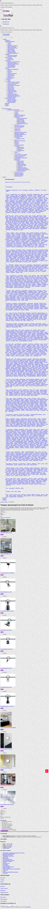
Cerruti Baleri (16, 239)
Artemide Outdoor (28, 208)
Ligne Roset (44, 349)
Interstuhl (36, 318)
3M (41, 190)
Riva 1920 (29, 423)
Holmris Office (18, 307)
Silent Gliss (40, 436)
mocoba (44, 370)
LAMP (41, 345)
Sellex (14, 435)
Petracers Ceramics (15, 402)
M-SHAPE (7, 358)
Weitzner (27, 479)
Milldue (19, 368)
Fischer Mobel (35, 278)
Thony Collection (35, 455)
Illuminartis (29, 315)
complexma (42, 242)
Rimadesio (13, 423)
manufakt (36, 361)
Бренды (6, 501)
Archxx (33, 205)
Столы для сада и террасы (20, 155)
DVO (29, 261)
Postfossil (7, 409)
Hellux (11, 305)
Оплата (1, 881)
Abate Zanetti (23, 194)
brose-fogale (12, 226)
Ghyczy (7, 293)
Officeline (13, 390)
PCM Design (17, 400)
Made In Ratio (42, 358)
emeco (11, 268)
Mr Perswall (14, 374)
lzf (40, 355)
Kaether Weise (14, 330)
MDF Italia (40, 365)
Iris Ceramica (16, 319)
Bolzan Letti (40, 223)
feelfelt (7, 277)
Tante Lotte (43, 451)
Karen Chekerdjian (35, 331)
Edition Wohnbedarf (36, 264)
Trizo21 (11, 460)
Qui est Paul (13, 415)
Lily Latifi (13, 350)
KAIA (19, 330)
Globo (40, 295)
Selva (18, 435)
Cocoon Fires (18, 242)
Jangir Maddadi (20, 324)
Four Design (43, 283)
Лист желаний (3, 901)
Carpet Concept (44, 233)
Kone (12, 338)
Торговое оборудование (19, 171)
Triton (6, 460)
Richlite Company (23, 421)
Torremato (42, 457)
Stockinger (24, 444)
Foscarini (27, 283)
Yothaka (19, 491)
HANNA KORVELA (22, 303)
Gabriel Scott (17, 290)
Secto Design (39, 433)
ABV (41, 194)
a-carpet (7, 194)
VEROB (34, 470)
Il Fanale (32, 314)
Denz (42, 254)
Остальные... (17, 117)
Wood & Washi (21, 482)
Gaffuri (44, 290)
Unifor (42, 463)
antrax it (20, 203)
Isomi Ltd (7, 320)
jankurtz (26, 324)
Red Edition (17, 419)
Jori (35, 325)
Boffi (23, 223)
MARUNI (36, 363)
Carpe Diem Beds (37, 233)
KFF (46, 334)
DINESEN (37, 257)
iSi (37, 319)
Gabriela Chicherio (32, 290)
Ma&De (18, 358)
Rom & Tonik (32, 424)
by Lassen (20, 229)
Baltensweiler (39, 215)
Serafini (26, 435)
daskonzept (19, 250)
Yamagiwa (7, 491)
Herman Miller (8, 306)
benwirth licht (31, 219)
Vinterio (27, 473)
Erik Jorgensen (40, 269)
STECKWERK (30, 442)
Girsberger (14, 294)
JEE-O (29, 324)
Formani (7, 281)
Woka (10, 482)
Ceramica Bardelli (44, 237)
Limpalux (24, 350)
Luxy (30, 355)
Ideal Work (33, 312)
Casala (29, 234)
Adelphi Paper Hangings (14, 196)
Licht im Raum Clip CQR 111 (6, 630)
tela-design (7, 453)
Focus (6, 280)
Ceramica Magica (24, 238)
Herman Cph (42, 305)
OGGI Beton (23, 390)
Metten (27, 367)
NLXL (10, 383)
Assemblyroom (14, 210)
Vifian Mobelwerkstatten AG (36, 472)
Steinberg (41, 442)
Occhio (30, 389)
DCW (29, 252)
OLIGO (21, 392)
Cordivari (23, 244)
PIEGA (36, 403)
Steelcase (37, 442)
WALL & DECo (23, 478)
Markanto (45, 362)
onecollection (29, 393)
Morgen (36, 372)
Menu (29, 366)
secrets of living (32, 433)
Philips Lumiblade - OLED (10, 403)
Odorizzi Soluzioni (43, 389)
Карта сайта (2, 890)
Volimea (16, 475)
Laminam (33, 345)
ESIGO (29, 270)
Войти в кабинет (6, 33)
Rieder (36, 421)
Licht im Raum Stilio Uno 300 (6, 532)
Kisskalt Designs (9, 336)
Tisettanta (28, 456)
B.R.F (29, 215)
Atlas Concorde (23, 211)
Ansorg (31, 202)
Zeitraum (37, 494)
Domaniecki (42, 258)
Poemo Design (19, 406)
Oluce (40, 392)
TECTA (41, 452)
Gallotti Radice (13, 291)
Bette (34, 221)
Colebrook (33, 242)
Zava (18, 494)
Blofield (27, 222)
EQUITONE (25, 269)
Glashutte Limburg (12, 295)
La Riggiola (36, 343)
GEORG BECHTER (32, 292)
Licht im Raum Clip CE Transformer (7, 572)
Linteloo (45, 350)
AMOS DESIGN (39, 200)
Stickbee (7, 444)
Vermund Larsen (28, 470)
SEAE (19, 433)
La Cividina (24, 343)
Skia (23, 439)
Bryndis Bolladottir (9, 227)
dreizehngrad (37, 259)
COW (35, 245)
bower (7, 225)
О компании (5, 864)
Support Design (37, 446)
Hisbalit (7, 307)
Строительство (18, 151)
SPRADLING (44, 441)
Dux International (19, 261)
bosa (32, 224)
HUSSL (22, 309)
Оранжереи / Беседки (21, 170)
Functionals (42, 286)
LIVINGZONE (41, 351)
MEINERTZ (8, 366)
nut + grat (30, 385)
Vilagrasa (7, 473)
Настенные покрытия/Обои (20, 134)
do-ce (33, 258)
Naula (45, 379)
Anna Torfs (8, 202)
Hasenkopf (15, 304)
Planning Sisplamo (43, 404)
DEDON (39, 253)
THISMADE (24, 455)
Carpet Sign (8, 234)
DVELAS (25, 261)
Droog (10, 260)
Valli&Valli (26, 467)
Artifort (46, 208)
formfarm (16, 281)
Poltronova (20, 408)
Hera (24, 305)
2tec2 (19, 190)
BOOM (14, 224)
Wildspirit (44, 480)
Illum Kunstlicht (22, 315)
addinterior (39, 195)
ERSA (13, 270)
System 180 (37, 447)
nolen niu (29, 383)
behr (6, 218)
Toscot (13, 458)
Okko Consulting (9, 392)
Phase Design (23, 402)
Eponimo (14, 269)
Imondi (45, 315)
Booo (18, 224)
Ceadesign (33, 237)
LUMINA (7, 355)
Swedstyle (21, 447)
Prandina (22, 409)
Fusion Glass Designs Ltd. (18, 287)
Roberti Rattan (42, 423)
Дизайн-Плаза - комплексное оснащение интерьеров (13, 852)
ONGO (34, 393)
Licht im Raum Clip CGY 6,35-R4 (7, 706)
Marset (11, 363)
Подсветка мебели (18, 175)
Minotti (39, 368)
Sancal (46, 429)
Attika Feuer (30, 211)
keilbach (29, 333)
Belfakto (10, 218)
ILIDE (13, 315)
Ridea (32, 421)
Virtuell (37, 473)
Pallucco (14, 398)
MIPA (10, 369)
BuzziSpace (8, 229)
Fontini (24, 280)
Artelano (7, 208)
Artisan (7, 209)
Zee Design (23, 494)
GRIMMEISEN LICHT (10, 299)
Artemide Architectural (19, 208)
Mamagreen (8, 361)
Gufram (26, 300)
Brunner (42, 226)
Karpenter (29, 332)
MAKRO (44, 359)
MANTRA (31, 361)
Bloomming (43, 222)
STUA (27, 445)
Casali (42, 234)
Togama (39, 456)
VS (28, 475)
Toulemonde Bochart (25, 458)
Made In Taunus (8, 359)
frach (23, 284)
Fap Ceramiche (16, 276)
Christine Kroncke (44, 240)
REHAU (7, 420)
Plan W (20, 404)
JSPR (45, 325)
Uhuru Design (8, 463)
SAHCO (30, 429)
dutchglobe (12, 261)
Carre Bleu (17, 234)
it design (12, 320)
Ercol (35, 269)
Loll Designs (42, 352)
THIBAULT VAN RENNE (15, 455)
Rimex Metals (19, 423)
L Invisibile (7, 343)
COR (13, 244)
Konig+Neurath (18, 338)
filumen (14, 278)
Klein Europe (33, 336)
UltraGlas (28, 463)
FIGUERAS (44, 277)
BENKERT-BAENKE (13, 219)
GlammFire (36, 294)
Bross (16, 226)
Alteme (25, 200)
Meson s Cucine (44, 366)
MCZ (32, 365)
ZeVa (6, 495)
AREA (12, 206)
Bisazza (45, 221)
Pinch (8, 404)
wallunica (34, 478)
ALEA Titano (5, 857)
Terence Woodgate (19, 453)
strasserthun (45, 444)
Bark (14, 216)
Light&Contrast (28, 349)
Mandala (26, 361)
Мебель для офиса (21, 121)
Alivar (14, 199)
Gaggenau (7, 291)
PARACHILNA (16, 399)
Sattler (41, 430)
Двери (16, 152)
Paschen (31, 399)
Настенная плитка (18, 135)
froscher (26, 286)
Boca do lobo (15, 223)
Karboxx (21, 331)
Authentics (7, 212)
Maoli (11, 362)
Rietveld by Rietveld (42, 421)
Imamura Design (35, 315)
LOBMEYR (20, 352)
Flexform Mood (17, 279)
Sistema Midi (42, 437)
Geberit (45, 291)
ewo (35, 271)
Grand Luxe (26, 296)
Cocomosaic (12, 242)
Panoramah (33, 398)
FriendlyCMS (28, 906)
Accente (7, 195)
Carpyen (13, 234)
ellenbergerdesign (24, 266)
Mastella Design (16, 364)
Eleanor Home (36, 265)
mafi (14, 359)
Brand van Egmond (24, 225)
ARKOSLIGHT (41, 206)
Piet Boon (40, 403)
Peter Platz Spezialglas (33, 401)
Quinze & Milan (26, 415)
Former (11, 281)
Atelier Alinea (25, 210)
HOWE (46, 308)
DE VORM (17, 253)
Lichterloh (7, 349)
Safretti (26, 429)
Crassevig (12, 246)
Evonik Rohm (31, 271)
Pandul (24, 398)
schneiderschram (29, 432)
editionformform (44, 264)
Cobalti (7, 242)
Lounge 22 (37, 353)
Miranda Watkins (25, 369)
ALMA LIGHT (39, 199)
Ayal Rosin (37, 212)
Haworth (28, 304)
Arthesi (34, 208)
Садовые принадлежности (22, 168)
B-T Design (21, 215)
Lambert (29, 345)
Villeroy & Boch (13, 473)
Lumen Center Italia (37, 354)
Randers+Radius (23, 418)
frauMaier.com (45, 284)
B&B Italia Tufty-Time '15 (8, 854)
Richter (29, 421)
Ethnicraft (11, 271)
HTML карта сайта (4, 892)
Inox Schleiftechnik (9, 318)
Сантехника (17, 128)
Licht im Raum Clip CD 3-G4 (6, 687)
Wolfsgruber (15, 482)
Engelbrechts (34, 268)
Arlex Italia (18, 207)
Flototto (35, 279)
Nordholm (12, 384)
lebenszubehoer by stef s (15, 347)
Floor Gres (23, 279)
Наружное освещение (19, 126)
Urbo (24, 464)
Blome (31, 222)
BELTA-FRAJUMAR (21, 218)
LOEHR (29, 352)
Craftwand (7, 246)
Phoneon (25, 403)
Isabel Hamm (29, 319)
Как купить (2, 877)
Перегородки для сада (21, 167)
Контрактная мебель (21, 122)
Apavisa (31, 203)
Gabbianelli (8, 290)
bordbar (28, 224)
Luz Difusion (35, 355)
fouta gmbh (8, 284)
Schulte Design (14, 433)
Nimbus (36, 382)
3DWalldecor (37, 190)
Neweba (23, 381)
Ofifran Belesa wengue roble (8, 856)
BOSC (35, 224)
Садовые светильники (21, 165)
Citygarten (21, 241)
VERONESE (40, 470)
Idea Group (14, 312)
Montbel (7, 372)
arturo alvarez (17, 209)
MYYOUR (43, 375)
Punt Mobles (42, 410)
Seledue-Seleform (9, 435)
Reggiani (43, 419)
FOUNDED (32, 283)
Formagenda (45, 280)
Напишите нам (6, 23)
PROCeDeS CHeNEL (33, 409)
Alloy (34, 199)
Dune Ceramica (27, 260)
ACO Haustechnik (22, 195)
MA (15, 358)
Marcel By (30, 362)
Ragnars (17, 418)
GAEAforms (39, 290)
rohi (13, 424)
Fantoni (11, 276)
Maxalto (14, 365)
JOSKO (39, 325)
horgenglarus (10, 308)
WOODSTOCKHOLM (10, 483)
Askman (42, 209)
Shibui (16, 436)
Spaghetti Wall (44, 440)
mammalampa (14, 361)
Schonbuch (35, 432)
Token (7, 457)
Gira (6, 294)
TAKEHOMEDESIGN (29, 451)
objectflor (19, 389)
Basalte (30, 216)
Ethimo (7, 271)
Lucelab (7, 354)
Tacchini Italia (17, 451)
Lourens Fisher (43, 353)
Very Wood (20, 471)
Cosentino (35, 244)
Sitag (46, 437)
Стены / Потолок (20, 148)
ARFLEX (21, 206)
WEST (38, 479)
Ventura (16, 470)
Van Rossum (13, 468)
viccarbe (24, 472)
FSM (32, 286)
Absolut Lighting (36, 194)
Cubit (35, 246)
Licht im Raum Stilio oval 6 (5, 553)
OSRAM (10, 395)
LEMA (46, 347)
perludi (14, 401)
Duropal (7, 261)
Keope (15, 334)
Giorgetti (37, 293)
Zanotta (15, 494)
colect (38, 242)
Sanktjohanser (17, 430)
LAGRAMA (23, 345)
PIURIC (16, 404)
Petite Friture (8, 402)
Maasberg (29, 358)
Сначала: (2, 510)
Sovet (39, 440)
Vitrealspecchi (23, 474)
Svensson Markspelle (9, 447)
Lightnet (34, 349)
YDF (11, 491)
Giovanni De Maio (44, 293)
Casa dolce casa (24, 234)
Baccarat (34, 215)
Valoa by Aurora (43, 467)
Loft (38, 352)
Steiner (46, 442)
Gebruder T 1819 (9, 292)
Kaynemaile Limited (22, 333)
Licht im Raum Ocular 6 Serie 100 (7, 804)
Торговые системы (18, 172)
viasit (12, 472)
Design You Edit (37, 255)
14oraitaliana (8, 190)
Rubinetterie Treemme (40, 425)
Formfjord (20, 281)
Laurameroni (42, 346)
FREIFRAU (33, 285)
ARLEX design (12, 207)
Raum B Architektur (31, 418)
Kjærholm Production (25, 336)
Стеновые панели (20, 138)
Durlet (45, 260)
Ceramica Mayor (32, 238)
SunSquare (26, 446)
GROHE (22, 299)
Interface (20, 318)
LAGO (18, 345)
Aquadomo (28, 205)
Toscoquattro (8, 458)
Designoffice (26, 256)
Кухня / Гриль (17, 158)
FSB (29, 286)
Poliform (42, 406)
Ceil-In (38, 237)
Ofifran (17, 390)
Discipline (42, 257)
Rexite (39, 420)
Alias (10, 199)
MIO (6, 369)
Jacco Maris (14, 323)
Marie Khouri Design (38, 362)
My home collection (31, 375)
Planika (24, 404)
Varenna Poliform (29, 468)
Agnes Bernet (8, 197)
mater (21, 364)
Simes (20, 437)
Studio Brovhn (32, 445)
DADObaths (18, 249)
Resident (12, 420)
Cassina (37, 236)
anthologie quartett (44, 202)
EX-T (38, 271)
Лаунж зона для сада (19, 156)
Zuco (6, 496)
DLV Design (22, 258)
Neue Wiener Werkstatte (33, 380)
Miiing (36, 367)
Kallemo (34, 330)
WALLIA (30, 478)
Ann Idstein (37, 201)
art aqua (32, 207)
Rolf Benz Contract (19, 424)
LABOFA (10, 345)
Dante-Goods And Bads (43, 249)
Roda (10, 424)
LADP (14, 345)
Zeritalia (42, 494)
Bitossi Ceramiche (9, 222)
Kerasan (25, 334)
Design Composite (9, 255)
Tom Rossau (26, 457)
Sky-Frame (38, 439)
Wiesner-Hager (31, 480)
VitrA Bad (17, 474)
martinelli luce (30, 363)
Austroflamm (41, 211)
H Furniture (8, 303)
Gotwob (21, 296)
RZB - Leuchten (38, 426)
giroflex (10, 294)
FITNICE (41, 278)
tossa (16, 458)
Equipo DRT (19, 269)
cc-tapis (29, 237)
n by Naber (7, 379)
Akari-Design (16, 198)
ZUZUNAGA (20, 496)
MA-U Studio (24, 358)
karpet (34, 332)
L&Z (12, 343)
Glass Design (19, 295)
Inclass (40, 316)
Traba (32, 458)
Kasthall (45, 332)
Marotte (7, 363)
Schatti (40, 431)
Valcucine (21, 467)
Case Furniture (24, 236)
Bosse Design (40, 224)
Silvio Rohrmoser (14, 437)
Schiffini (19, 432)
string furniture (13, 445)
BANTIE (11, 216)
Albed (46, 198)
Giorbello (33, 293)
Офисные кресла (6, 863)
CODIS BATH (24, 242)
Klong (45, 336)
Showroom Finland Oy (23, 436)
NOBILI (14, 383)
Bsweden (16, 227)
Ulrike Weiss (15, 463)
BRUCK (24, 226)
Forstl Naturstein (15, 283)
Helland (7, 305)
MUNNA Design (9, 375)
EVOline (25, 271)
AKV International (30, 198)
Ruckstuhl (7, 426)
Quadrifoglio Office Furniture (35, 414)
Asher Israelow (30, 209)
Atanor (20, 210)
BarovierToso (25, 216)
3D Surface (30, 190)
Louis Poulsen (25, 353)
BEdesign (31, 217)
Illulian (17, 315)
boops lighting (23, 224)
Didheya (10, 257)
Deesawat (44, 253)
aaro (18, 194)
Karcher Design (27, 331)
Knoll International (13, 337)
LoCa (25, 352)
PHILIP (28, 402)
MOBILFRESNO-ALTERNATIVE (16, 370)
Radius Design (12, 418)
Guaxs (18, 300)
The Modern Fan (43, 453)
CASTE (42, 236)
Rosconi (37, 424)
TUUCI (40, 460)
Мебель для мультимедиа (20, 115)
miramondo (18, 369)
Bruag (19, 226)
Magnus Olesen (22, 359)
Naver (7, 380)
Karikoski (41, 331)
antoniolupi (14, 203)
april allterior (12, 205)
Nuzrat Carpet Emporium (38, 385)
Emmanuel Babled (17, 268)
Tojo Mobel (44, 456)
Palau (10, 398)
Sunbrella (21, 446)
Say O (18, 431)
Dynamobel (34, 261)
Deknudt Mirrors (13, 254)
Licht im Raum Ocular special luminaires (8, 727)
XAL (6, 488)
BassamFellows (35, 216)
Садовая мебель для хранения (21, 157)
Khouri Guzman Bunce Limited (11, 335)
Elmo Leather (32, 266)
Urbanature (19, 464)
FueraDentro (37, 286)
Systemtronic (43, 447)
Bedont (35, 217)
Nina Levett (41, 382)
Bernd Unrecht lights (15, 221)
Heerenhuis (35, 304)
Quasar (43, 414)
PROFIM (41, 409)
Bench (32, 218)
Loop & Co (19, 353)
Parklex (26, 399)
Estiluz (44, 270)
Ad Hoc (35, 195)
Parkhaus (22, 399)
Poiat (28, 406)
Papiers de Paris (8, 399)
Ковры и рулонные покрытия (21, 132)
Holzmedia (36, 307)
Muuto (25, 375)
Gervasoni (43, 292)
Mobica (7, 370)
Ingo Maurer (14, 317)
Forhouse (35, 280)
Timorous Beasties (22, 456)
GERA (39, 292)
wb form (18, 479)
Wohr (6, 482)
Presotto (27, 409)
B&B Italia (7, 215)
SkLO (30, 439)
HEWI (26, 306)
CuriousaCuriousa (41, 246)
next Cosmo (5, 873)
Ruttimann (20, 426)
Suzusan (43, 446)
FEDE (44, 276)
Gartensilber (40, 291)
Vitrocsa (29, 474)
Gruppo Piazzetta (13, 300)
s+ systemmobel (8, 429)
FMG (46, 279)
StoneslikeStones (31, 444)
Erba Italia (30, 269)
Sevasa (12, 436)
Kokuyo (25, 337)
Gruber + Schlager (29, 299)
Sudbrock (16, 446)
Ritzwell (24, 423)
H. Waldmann (14, 303)
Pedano (22, 400)
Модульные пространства (20, 140)
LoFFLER (33, 352)
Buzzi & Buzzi (43, 228)
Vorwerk (25, 475)
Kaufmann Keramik (13, 333)
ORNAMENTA (37, 394)
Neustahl (40, 380)
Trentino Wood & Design (35, 459)
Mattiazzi (42, 364)
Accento (12, 195)
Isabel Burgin (23, 319)
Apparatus (42, 203)
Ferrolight (32, 277)
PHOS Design (31, 403)
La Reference (30, 343)
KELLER (33, 333)
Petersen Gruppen (42, 401)
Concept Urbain (8, 243)
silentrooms (8, 437)
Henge (15, 305)
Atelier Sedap (11, 211)
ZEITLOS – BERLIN (30, 494)
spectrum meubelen (19, 441)
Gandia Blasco (29, 291)
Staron (7, 442)
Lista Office (11, 351)
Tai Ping (22, 451)
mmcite (40, 369)
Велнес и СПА (18, 129)
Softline (27, 440)
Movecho (38, 373)
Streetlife (7, 445)
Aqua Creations (22, 205)
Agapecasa (38, 196)
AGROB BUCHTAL (22, 197)
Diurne (7, 258)
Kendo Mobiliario (40, 333)
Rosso (7, 425)
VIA (41, 471)
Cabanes (7, 232)
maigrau (33, 359)
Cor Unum (18, 244)
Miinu (39, 367)
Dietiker (27, 257)
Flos (31, 279)
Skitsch (27, 439)
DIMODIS (32, 257)
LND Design (14, 352)
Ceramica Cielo (8, 238)
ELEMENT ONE (44, 265)
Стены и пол (17, 131)
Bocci (19, 223)
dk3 (17, 258)
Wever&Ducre (8, 480)
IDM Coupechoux (41, 312)
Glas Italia (41, 294)
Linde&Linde (29, 350)
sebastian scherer (25, 433)
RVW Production (26, 426)
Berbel (36, 219)
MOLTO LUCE (37, 371)
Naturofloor (36, 379)
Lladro (9, 352)
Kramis (31, 338)
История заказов (3, 899)
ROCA (7, 424)
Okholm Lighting (43, 390)
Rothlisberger (17, 425)
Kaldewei (27, 330)
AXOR (33, 212)
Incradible (44, 316)
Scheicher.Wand (8, 432)
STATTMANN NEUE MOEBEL (20, 442)
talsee (39, 451)
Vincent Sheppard (21, 473)
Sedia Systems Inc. (9, 434)
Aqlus (17, 205)
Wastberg (10, 479)
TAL (36, 451)
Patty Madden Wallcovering (42, 399)
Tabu (11, 451)
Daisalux (23, 249)
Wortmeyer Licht (42, 483)
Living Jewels (35, 351)
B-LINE (16, 215)
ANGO (29, 201)
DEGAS (7, 254)
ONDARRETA (16, 393)
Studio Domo (39, 445)
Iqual (6, 319)
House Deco (36, 308)
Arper (28, 207)
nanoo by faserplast (30, 379)
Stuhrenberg (11, 446)
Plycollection (13, 406)
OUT (18, 395)
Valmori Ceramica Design (34, 467)
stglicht (44, 443)
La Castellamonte (17, 343)
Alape (43, 198)
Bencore (46, 218)
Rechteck (12, 419)
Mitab (36, 369)
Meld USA (13, 366)
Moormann (19, 372)
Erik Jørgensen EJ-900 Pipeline (9, 853)
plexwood (30, 405)
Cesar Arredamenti (23, 239)
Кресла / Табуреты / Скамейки (21, 154)
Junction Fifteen (14, 326)
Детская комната (20, 119)
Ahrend (29, 197)
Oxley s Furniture (33, 395)
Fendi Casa (20, 277)
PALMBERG (19, 398)
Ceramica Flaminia (16, 238)
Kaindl (22, 330)
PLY (9, 406)
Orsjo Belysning (44, 394)
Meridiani (33, 366)
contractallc (9, 847)
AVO (18, 212)
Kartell (37, 332)
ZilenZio (14, 495)
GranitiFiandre (33, 296)
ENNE (39, 268)
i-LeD (9, 312)
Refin (31, 419)
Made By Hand (35, 358)
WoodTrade (18, 483)
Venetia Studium (10, 470)
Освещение (17, 124)
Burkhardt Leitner (43, 227)
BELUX (28, 218)
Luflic (31, 354)
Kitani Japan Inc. (16, 336)
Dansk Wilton (35, 249)
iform (6, 314)
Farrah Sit (25, 276)
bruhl (34, 226)
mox (46, 373)
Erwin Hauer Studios (19, 270)
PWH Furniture (10, 411)
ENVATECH (8, 269)
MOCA (40, 370)
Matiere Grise (30, 364)
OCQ (33, 389)
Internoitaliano (30, 318)
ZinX (32, 495)
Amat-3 (33, 200)
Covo (32, 245)
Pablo (6, 398)
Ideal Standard (28, 312)
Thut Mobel (41, 455)
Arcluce (37, 205)
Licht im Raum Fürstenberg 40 (6, 748)
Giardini (11, 293)
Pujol (34, 410)
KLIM (37, 336)
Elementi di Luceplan (9, 266)
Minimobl (34, 368)
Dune (22, 260)
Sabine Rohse (21, 429)
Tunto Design (35, 460)
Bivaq (15, 222)
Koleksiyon (30, 337)
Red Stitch (22, 419)
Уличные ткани (20, 162)
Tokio (10, 457)
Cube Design (30, 246)
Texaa (38, 453)
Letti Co (21, 348)
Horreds (31, 308)
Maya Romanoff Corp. (26, 365)
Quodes (32, 415)
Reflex (39, 419)
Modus (17, 371)
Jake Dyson (26, 323)
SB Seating (22, 431)
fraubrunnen (38, 284)
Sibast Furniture (31, 436)
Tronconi (19, 460)
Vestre (34, 471)
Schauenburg (45, 431)
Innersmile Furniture (34, 317)
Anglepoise (24, 201)
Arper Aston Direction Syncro (8, 866)
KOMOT (45, 337)
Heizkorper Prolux (43, 304)
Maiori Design (38, 359)
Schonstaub (8, 433)
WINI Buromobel (20, 481)
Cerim (11, 239)
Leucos (25, 348)
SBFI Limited (29, 431)
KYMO (30, 340)
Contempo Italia (8, 244)
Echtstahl (16, 264)
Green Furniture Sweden (26, 297)
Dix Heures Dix (12, 258)
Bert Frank (30, 221)
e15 (6, 264)
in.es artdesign (8, 316)
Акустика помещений (19, 144)
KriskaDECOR (8, 339)
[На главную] (5, 11)
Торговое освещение (19, 174)
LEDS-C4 (33, 347)
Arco (41, 205)
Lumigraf (44, 354)
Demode (38, 254)
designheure (20, 256)
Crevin (25, 246)
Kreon (42, 338)
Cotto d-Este (44, 244)
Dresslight (42, 259)
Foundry (38, 283)
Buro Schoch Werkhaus (10, 228)
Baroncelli (18, 216)
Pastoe (34, 399)
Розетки (16, 141)
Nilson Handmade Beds (29, 382)
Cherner (43, 239)
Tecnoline (31, 452)
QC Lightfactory (8, 414)
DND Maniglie (28, 258)
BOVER (46, 224)
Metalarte (7, 367)
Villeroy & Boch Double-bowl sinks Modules (11, 868)
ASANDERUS (23, 209)
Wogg (44, 481)
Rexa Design (35, 420)
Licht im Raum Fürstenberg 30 (6, 767)
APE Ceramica (36, 203)
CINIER (13, 241)
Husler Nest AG (16, 309)
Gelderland (24, 292)
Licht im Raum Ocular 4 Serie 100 (7, 785)
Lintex (7, 351)
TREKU (27, 459)
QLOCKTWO (21, 414)
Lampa (45, 345)
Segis (30, 434)
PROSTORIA (17, 410)
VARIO (42, 468)
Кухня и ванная (18, 127)
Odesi (37, 389)
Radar (6, 418)
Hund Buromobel (9, 309)
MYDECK (38, 375)
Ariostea (30, 206)
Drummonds (15, 260)
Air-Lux (45, 197)
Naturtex (42, 379)
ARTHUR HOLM (40, 208)
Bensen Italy (25, 219)
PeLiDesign (32, 400)
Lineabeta (35, 350)
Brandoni (30, 225)
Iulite (24, 320)
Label (40, 343)
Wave (13, 479)
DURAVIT (41, 260)
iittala (20, 314)
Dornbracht (16, 259)
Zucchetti (44, 495)
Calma (27, 232)
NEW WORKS (17, 381)
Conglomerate (41, 243)
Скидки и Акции (3, 888)
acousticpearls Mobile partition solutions (10, 872)
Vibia (15, 472)
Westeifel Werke (43, 479)
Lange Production (17, 346)
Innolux (44, 317)
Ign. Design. (15, 314)
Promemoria (10, 410)
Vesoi (24, 471)
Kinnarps (28, 335)
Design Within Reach (28, 255)
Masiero (41, 363)
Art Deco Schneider (38, 207)
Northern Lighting (44, 384)
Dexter (42, 256)
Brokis (7, 226)
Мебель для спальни (19, 116)
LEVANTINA (36, 348)
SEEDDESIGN (22, 434)
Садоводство (19, 166)
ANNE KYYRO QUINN (16, 202)
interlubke (24, 318)
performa (41, 400)
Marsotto (15, 363)
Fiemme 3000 (38, 277)
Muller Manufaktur (21, 374)
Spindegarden (30, 441)
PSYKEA (22, 410)
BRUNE (38, 226)
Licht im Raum (43, 348)
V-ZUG (16, 467)
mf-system (31, 367)
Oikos (27, 390)
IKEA (23, 314)
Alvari (29, 200)
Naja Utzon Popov (15, 379)
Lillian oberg (8, 350)
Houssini (41, 308)
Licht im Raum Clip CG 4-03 (6, 591)
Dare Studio (8, 250)
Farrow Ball (30, 276)
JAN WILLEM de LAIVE (10, 324)
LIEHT (23, 349)
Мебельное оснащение (19, 110)
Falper (29, 275)
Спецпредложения (15, 109)
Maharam (28, 359)
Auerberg (35, 211)
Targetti (7, 452)
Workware (35, 483)
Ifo (46, 312)
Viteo (10, 474)
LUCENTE (12, 354)
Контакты (7, 103)
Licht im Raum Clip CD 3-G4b (6, 649)
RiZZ (37, 423)
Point (31, 406)
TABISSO (7, 451)
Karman (25, 332)
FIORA (26, 278)
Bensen (20, 219)
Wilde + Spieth (38, 480)
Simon (23, 437)
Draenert (31, 259)
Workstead (30, 483)
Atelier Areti (31, 210)
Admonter (22, 196)
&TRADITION (8, 186)
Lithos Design (18, 351)
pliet (34, 405)
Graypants (18, 297)
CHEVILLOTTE (17, 240)
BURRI (17, 228)
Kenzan (11, 334)
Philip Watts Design (34, 402)
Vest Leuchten (29, 471)
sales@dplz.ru (9, 846)
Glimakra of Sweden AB (27, 295)
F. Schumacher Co (13, 275)
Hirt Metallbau (42, 306)
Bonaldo (10, 224)
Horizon (16, 308)
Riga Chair (7, 423)
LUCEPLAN (18, 354)
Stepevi (31, 443)
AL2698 (39, 198)
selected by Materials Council (39, 434)
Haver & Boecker (22, 304)
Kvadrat (13, 340)
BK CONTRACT (21, 222)
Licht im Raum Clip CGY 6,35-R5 (7, 610)
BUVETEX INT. (35, 228)
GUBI (22, 300)
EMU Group (24, 268)
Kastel (41, 332)
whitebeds (14, 480)
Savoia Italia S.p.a (12, 431)
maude (46, 364)
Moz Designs (8, 374)
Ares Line (16, 206)
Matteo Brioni (37, 364)
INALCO (14, 316)
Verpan (45, 470)
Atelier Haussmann (38, 210)
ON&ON (10, 393)
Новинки (9, 109)
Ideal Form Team (20, 312)
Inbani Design (28, 316)
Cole (29, 242)
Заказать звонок (6, 848)
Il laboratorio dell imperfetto (40, 314)
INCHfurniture (35, 316)
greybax (39, 297)
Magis (17, 359)
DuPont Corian (35, 260)
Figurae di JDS (8, 278)
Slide (10, 440)
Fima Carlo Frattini (20, 278)
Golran (17, 296)
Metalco (12, 367)
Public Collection (29, 410)
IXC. (32, 320)
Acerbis (16, 195)
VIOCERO (32, 473)
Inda (6, 317)
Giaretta (16, 293)
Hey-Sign (31, 306)
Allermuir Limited (28, 199)
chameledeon (30, 239)
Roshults (42, 424)
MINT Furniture (44, 368)
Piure (12, 404)
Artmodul (11, 209)
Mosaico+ (19, 373)
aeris (26, 196)
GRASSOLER (12, 297)
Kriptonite (46, 338)
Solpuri (31, 440)
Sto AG (20, 444)
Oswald (15, 395)
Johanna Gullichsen (9, 325)
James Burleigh (38, 323)
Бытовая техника (20, 150)
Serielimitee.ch (34, 435)
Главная (2, 501)
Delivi (28, 254)
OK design (31, 390)
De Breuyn (33, 252)
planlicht (31, 404)
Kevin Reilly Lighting (40, 334)
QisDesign (15, 414)
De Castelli (39, 252)
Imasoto (41, 315)
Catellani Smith (17, 237)
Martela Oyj (20, 363)
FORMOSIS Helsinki (28, 281)
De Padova (44, 252)
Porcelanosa (40, 408)
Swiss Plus (26, 447)
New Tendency (10, 381)
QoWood (27, 414)
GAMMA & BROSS (21, 291)
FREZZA (39, 285)
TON (31, 457)
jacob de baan (20, 323)
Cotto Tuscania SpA (17, 245)
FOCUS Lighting (12, 280)
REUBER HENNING (19, 420)
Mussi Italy (15, 375)
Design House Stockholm (18, 255)
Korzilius (24, 338)
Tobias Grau (34, 456)
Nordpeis (23, 384)
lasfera (33, 346)
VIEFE (28, 472)
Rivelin (33, 423)
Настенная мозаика (19, 136)
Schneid (23, 432)
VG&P (38, 471)
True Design (25, 460)
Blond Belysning (36, 222)
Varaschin (22, 468)
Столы (16, 112)
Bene (6, 219)
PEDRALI (26, 400)
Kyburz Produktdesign (23, 340)
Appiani (7, 205)
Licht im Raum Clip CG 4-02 (6, 668)
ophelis (38, 393)
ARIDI (26, 206)
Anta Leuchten (37, 202)
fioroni (30, 278)
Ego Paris (22, 265)
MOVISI (43, 373)
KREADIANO (36, 338)
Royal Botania (23, 425)
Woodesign (27, 482)
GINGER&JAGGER (22, 293)
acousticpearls (29, 195)
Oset (6, 395)
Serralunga (7, 436)
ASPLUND (8, 210)
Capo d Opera (17, 233)
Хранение (17, 113)
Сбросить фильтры (4, 830)
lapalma (23, 346)
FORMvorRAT (36, 281)
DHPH (46, 256)
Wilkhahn (7, 481)
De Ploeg (7, 253)
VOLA (12, 475)
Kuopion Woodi (33, 339)
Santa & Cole (23, 430)
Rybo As (33, 426)
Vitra (13, 474)
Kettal (29, 334)
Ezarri (21, 272)
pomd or (25, 408)
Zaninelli (11, 494)
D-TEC (7, 249)
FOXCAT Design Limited (16, 284)
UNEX (38, 463)
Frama (29, 284)
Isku (39, 319)
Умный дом (19, 149)
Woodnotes (38, 482)
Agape (34, 196)
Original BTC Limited (13, 394)
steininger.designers (9, 443)
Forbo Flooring (29, 280)
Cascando (18, 236)
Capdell (12, 233)
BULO (27, 227)
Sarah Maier (29, 430)
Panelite (29, 398)
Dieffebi (14, 257)
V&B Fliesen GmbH (9, 467)
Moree (27, 372)
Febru (38, 276)
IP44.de (45, 318)
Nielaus (44, 381)
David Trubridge (15, 252)
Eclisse (20, 264)
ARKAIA (34, 206)
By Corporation (14, 229)
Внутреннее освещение (19, 125)
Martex (25, 363)
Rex (25, 420)
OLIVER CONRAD (27, 392)
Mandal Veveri (20, 361)
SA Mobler (15, 429)
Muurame (20, 375)
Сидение (16, 111)
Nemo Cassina (12, 380)
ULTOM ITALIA (22, 463)
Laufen (37, 346)
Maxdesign (18, 365)
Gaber (12, 290)
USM (27, 464)
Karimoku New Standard (10, 332)
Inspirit (15, 318)
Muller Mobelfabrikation (31, 374)
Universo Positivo (9, 464)
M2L (12, 358)
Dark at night (14, 250)
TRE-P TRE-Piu (12, 459)
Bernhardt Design (24, 221)
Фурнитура (17, 142)
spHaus (25, 441)
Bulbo (23, 227)
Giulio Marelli (20, 294)
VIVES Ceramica (35, 474)
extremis (17, 272)
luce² (23, 354)
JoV (42, 325)
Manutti (7, 362)
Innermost (27, 317)
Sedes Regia (45, 433)
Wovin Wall (8, 484)
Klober (41, 336)
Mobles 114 (35, 370)
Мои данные (3, 897)
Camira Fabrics (42, 232)
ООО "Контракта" (7, 906)
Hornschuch (26, 308)
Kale (30, 330)
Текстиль (17, 143)
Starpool (11, 442)
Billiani (41, 221)
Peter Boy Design (25, 401)
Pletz (26, 405)
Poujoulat (12, 409)
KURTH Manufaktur (42, 339)
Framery (33, 284)
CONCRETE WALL (17, 243)
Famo (37, 275)
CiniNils (17, 241)
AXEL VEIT (23, 212)
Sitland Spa (8, 439)
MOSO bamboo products (27, 373)
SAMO (42, 429)
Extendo (7, 272)
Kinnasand (32, 335)
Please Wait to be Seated (20, 405)
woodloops (32, 482)
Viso (40, 473)
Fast (35, 276)
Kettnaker (33, 334)
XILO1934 (17, 488)
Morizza (7, 373)
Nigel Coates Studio (9, 382)
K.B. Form (7, 330)
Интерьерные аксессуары (22, 123)
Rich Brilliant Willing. (14, 421)
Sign (36, 436)
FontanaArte (19, 280)
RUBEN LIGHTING (31, 425)
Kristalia (14, 339)
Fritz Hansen (21, 286)
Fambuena (33, 275)
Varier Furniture (36, 468)
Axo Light (28, 212)
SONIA (35, 440)
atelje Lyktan (17, 211)
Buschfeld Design (23, 228)
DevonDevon (37, 256)
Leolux (11, 348)
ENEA (29, 268)
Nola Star (24, 383)
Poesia (25, 406)
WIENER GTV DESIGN (22, 480)
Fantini (7, 276)
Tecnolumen (36, 452)
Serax (29, 435)
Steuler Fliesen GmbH (37, 443)
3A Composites (24, 190)
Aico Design (34, 197)
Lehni (42, 347)
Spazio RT (7, 441)
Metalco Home (17, 367)
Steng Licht (26, 443)
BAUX (41, 216)
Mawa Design (8, 365)
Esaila (25, 270)
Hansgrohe (35, 303)
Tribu (41, 459)
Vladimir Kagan (42, 474)
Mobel (44, 369)
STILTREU (15, 444)
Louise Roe (31, 353)
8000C (7, 191)
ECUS (24, 264)
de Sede (12, 253)
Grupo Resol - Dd (37, 299)
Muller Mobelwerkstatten (41, 374)
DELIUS (25, 254)
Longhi (7, 353)
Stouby (37, 444)
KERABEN (20, 334)
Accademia (45, 194)
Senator (22, 435)
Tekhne (46, 452)
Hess (23, 306)
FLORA (28, 279)
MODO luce (8, 371)
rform (43, 420)
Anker (33, 201)
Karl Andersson (19, 332)
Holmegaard (12, 307)
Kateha (7, 333)
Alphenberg (12, 200)
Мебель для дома (20, 120)
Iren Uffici (10, 319)
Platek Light (12, 405)
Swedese (16, 447)
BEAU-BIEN (25, 217)
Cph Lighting (41, 245)
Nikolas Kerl (20, 382)
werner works (33, 479)
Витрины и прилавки (19, 173)
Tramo (7, 459)
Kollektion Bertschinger (38, 337)
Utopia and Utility (33, 464)
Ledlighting (28, 347)
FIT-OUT (17, 139)
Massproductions (9, 364)
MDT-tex (45, 365)
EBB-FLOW (11, 264)
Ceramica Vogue (39, 238)
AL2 (35, 198)
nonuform (42, 383)
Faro (21, 276)
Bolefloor (27, 223)
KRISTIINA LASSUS (21, 339)
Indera (9, 317)
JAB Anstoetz (8, 323)
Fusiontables (27, 287)
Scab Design (35, 431)
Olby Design (16, 392)
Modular (13, 371)
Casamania (7, 236)
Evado (16, 271)
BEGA (46, 217)
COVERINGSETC (26, 245)
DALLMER (28, 249)
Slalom (43, 439)
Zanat (6, 494)
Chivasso (28, 240)
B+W (12, 215)
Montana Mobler (44, 371)
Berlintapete (8, 221)
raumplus (38, 418)
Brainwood (16, 225)
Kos (27, 338)
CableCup (12, 232)
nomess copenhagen (35, 383)
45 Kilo (44, 190)
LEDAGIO (22, 347)
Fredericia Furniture (17, 285)
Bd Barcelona (14, 217)
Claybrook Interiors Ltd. (35, 241)
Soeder (18, 440)
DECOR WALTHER (28, 253)
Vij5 (43, 472)
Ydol (15, 491)
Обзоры (6, 104)
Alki (17, 199)
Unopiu (15, 464)
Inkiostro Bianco (21, 317)
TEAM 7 (11, 452)
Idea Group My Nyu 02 (7, 859)
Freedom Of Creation (25, 285)
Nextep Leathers (31, 381)
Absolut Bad (29, 194)
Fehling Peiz (12, 277)
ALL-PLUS (21, 199)
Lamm (37, 345)
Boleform (32, 223)
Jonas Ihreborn (30, 325)
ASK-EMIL (37, 209)
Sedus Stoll (16, 434)
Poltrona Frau (8, 408)
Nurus (26, 385)
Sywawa (7, 448)
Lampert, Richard (9, 346)
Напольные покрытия (19, 133)
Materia (25, 364)
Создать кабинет (6, 35)
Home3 (41, 307)
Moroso (11, 373)
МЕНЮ (4, 39)
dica (6, 257)
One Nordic (23, 393)
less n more (16, 348)
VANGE (18, 468)
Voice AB (7, 475)
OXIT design (27, 395)
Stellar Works (20, 443)
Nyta (10, 386)
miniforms (29, 368)
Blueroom (9, 223)
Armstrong (24, 207)
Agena (43, 196)
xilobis (21, 488)
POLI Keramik (36, 406)
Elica (16, 266)
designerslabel (8, 256)
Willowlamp (13, 481)
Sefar (27, 434)
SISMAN (36, 437)
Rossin (46, 424)
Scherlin (15, 432)
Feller (16, 277)
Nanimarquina (22, 379)
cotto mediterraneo (9, 245)
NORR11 (37, 384)
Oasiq (6, 389)
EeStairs (7, 265)
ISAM (34, 319)
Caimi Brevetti (21, 232)
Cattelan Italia (24, 237)
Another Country (25, 202)
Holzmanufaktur (30, 307)
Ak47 (6, 198)
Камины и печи (20, 147)
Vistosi (7, 474)
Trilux (45, 459)
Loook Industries (13, 353)
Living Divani (28, 351)
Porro (44, 408)
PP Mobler (17, 409)
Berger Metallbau (42, 219)
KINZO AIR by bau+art (41, 335)
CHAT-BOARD (37, 239)
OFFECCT (8, 390)
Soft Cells (22, 440)
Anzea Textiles (25, 203)
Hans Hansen (30, 303)
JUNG (20, 326)
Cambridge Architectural (34, 232)
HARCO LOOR (42, 303)
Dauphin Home (30, 250)
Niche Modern (38, 381)
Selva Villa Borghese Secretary (9, 860)
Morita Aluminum (42, 372)
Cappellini (23, 233)
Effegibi (12, 265)
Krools (28, 339)
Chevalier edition (9, 240)
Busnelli (30, 228)
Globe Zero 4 (36, 295)
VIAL (9, 472)
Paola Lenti (42, 398)
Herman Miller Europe (17, 306)
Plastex (7, 405)
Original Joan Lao (22, 394)
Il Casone (27, 314)
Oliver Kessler (35, 392)
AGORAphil (15, 197)
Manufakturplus (42, 361)
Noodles (7, 384)
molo (25, 371)
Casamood (13, 236)
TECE (22, 452)
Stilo (11, 444)
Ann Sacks (43, 201)
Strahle (41, 444)
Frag (26, 284)
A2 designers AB (13, 194)
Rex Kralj (29, 420)
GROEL (18, 299)
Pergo (45, 400)
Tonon (38, 457)
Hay (31, 304)
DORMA (11, 259)
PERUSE (18, 401)
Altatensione (20, 200)
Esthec (41, 270)
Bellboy (14, 218)
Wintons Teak (27, 481)
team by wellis (17, 452)
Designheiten (15, 256)
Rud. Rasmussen (14, 426)
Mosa (15, 373)
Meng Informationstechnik (22, 366)
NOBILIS (19, 383)
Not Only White (8, 385)
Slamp (7, 440)
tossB (19, 458)
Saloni (38, 429)
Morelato (31, 372)
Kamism (43, 330)
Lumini (12, 355)
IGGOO (10, 314)
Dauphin (25, 250)
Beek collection (41, 217)
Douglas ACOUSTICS (24, 259)
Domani (37, 258)
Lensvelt (7, 348)
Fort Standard (22, 283)
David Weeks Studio (23, 252)
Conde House (25, 243)
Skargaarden (19, 439)
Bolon (36, 223)
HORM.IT (20, 308)
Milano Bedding (13, 368)
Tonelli (35, 457)
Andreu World (18, 201)
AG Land (30, 196)
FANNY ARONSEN (44, 275)
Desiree (32, 256)
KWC (16, 340)
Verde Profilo (21, 470)
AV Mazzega (13, 212)
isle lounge (43, 319)
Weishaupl (22, 479)
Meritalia (38, 366)
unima (46, 463)
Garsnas (35, 291)
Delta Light (33, 254)
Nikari (15, 382)
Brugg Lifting (29, 226)
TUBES (30, 460)
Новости (7, 105)
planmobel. (36, 404)
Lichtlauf (12, 349)
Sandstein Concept (9, 430)
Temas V (13, 453)
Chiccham (23, 240)
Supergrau (31, 446)
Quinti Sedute (19, 415)
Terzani (34, 453)
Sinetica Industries (30, 437)
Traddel (36, 458)
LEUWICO (30, 348)
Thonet (29, 455)
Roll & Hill (26, 424)
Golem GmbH (12, 296)
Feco (41, 276)
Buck (19, 227)
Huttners (27, 309)
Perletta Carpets (8, 401)
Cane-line (7, 233)
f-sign (6, 275)
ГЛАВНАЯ (7, 40)
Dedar (35, 253)
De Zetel (22, 253)
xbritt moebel (11, 488)
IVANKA (28, 320)
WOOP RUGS (24, 483)
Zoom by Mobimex (38, 495)
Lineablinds (40, 350)
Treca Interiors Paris (20, 459)
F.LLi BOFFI (20, 275)
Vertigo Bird (14, 471)
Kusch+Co (7, 340)
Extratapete (12, 272)
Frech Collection (8, 285)
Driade (7, 260)
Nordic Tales (17, 384)
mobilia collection (28, 370)
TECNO (26, 452)
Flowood (42, 279)
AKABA (11, 198)
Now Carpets (16, 385)
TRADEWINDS (41, 458)
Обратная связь (6, 21)
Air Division (40, 197)
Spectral (12, 441)
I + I (6, 312)
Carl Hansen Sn (29, 233)
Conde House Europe (32, 243)
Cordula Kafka (29, 244)
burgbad (37, 227)
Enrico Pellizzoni (45, 268)
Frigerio (11, 286)
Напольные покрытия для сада (23, 169)
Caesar (16, 232)
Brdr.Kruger (35, 225)
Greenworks (34, 297)
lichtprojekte (18, 349)
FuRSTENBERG (9, 287)
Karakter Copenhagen (10, 331)
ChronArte (7, 241)
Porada (29, 408)
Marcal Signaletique (24, 362)
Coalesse (45, 241)
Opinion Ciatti (43, 393)
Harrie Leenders (8, 304)
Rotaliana (11, 425)
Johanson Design (17, 325)
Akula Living (23, 198)
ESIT (33, 270)
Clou (41, 241)
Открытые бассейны (21, 164)
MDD (36, 365)
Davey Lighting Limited (39, 250)
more (23, 372)
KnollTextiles (20, 337)
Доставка (2, 879)
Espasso (37, 270)
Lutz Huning (21, 355)
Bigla (37, 221)
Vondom (20, 475)
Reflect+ (35, 419)
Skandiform (13, 439)
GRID (43, 297)
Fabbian (25, 275)
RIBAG (7, 421)
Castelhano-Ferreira (9, 237)
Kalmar (39, 330)
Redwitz (28, 419)
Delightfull (19, 254)
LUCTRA (27, 354)
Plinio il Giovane (40, 405)
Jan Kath (44, 323)
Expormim (43, 271)
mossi (34, 373)
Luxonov (27, 355)
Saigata (34, 429)
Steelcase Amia (6, 858)
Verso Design (8, 471)
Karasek (17, 331)
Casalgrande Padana (36, 234)
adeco (43, 195)
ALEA (7, 199)
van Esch (7, 468)
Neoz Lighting (24, 380)
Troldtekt (15, 460)
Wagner (18, 478)
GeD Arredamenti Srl (17, 292)
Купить (1, 534)
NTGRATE (21, 385)
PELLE (37, 400)
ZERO (46, 494)
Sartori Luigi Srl (35, 430)
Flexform (11, 279)
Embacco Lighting (39, 266)
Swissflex (31, 447)
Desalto (46, 254)
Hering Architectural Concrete (33, 305)
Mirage (13, 369)
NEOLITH (18, 380)
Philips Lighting (42, 402)
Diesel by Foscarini (21, 257)
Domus (7, 259)
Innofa (40, 317)
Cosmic (39, 244)
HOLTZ (24, 307)
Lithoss (23, 351)
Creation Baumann (19, 246)
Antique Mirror (8, 203)
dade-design (12, 249)
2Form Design (14, 190)
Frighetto (15, 286)
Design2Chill (44, 255)
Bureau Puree (32, 227)
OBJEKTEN (25, 389)
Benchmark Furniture (39, 218)
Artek (44, 207)
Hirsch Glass (36, 306)
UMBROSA (33, 463)
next (26, 381)
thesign (7, 455)
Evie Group (20, 271)
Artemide (12, 208)
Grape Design (39, 296)
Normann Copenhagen (30, 384)
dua (20, 260)
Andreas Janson (11, 201)
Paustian (7, 400)
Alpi (16, 200)
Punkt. (37, 410)
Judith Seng (8, 326)
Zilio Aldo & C (19, 495)
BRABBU (11, 225)
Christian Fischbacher (35, 240)
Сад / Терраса (17, 153)
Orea (6, 394)
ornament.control (29, 394)
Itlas (21, 320)
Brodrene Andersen (43, 225)
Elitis (19, 266)
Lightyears (38, 349)
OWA (21, 395)
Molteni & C (30, 371)
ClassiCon (26, 241)
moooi (15, 372)
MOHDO (21, 371)
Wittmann (32, 481)
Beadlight (20, 217)
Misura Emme (32, 369)
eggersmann (16, 265)
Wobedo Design (38, 481)
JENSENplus (35, 324)
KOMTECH (8, 338)
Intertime (40, 318)
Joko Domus (24, 325)
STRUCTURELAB (21, 445)
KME (6, 337)
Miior (43, 367)
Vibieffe (20, 472)
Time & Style (15, 456)
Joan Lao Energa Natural (43, 324)
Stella (15, 443)
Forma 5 (40, 280)
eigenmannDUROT (28, 265)
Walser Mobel (40, 478)
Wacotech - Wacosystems (10, 478)
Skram (34, 439)
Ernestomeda (8, 270)
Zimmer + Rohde (26, 495)
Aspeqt (46, 209)
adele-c (7, 196)
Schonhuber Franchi (42, 432)
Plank (27, 404)
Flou (38, 279)
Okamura (37, 390)
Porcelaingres (34, 408)
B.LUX (26, 215)
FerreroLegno (27, 277)
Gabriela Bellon (23, 290)
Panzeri (38, 398)
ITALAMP (17, 320)
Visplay (44, 473)
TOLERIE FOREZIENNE (18, 457)
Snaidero (14, 440)
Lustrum (16, 355)
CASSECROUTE (31, 236)
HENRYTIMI (20, 305)
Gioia (28, 293)
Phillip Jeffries (20, 403)
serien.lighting (41, 435)
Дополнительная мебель (22, 118)
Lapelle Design (28, 346)
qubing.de (7, 415)
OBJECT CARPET (13, 389)
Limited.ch (18, 350)
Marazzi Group (16, 362)
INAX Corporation (21, 316)
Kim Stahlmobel (22, 335)
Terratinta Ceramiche (27, 453)
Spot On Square (37, 441)
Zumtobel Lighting (12, 496)
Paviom (11, 400)
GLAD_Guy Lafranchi (29, 294)
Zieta (9, 495)
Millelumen (24, 368)
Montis (11, 372)
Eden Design (29, 264)
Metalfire (23, 367)
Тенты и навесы (20, 160)
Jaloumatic (31, 323)
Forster (41, 281)
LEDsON (38, 347)
